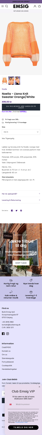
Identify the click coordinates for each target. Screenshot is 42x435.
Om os (4, 355)
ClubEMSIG (6, 347)
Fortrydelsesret (8, 362)
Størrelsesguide (8, 358)
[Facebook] (3, 333)
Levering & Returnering (11, 200)
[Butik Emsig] (21, 6)
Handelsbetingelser (9, 369)
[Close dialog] (39, 386)
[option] (21, 44)
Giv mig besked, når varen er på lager (21, 107)
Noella (4, 89)
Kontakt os (6, 351)
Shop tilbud (20, 263)
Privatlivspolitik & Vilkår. (21, 422)
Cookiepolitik (7, 366)
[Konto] (34, 6)
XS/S (6, 132)
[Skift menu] (2, 6)
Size (3, 127)
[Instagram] (7, 333)
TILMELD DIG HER (23, 427)
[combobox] (11, 404)
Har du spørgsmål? (9, 194)
